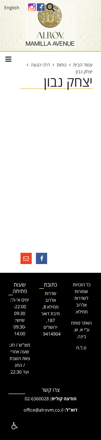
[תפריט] (8, 59)
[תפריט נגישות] (14, 425)
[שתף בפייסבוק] (41, 258)
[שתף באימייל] (26, 258)
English (11, 8)
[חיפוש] (50, 7)
